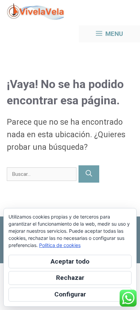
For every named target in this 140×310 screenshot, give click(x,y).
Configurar (70, 294)
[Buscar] (88, 174)
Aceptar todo (70, 261)
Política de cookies (60, 245)
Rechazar (70, 278)
